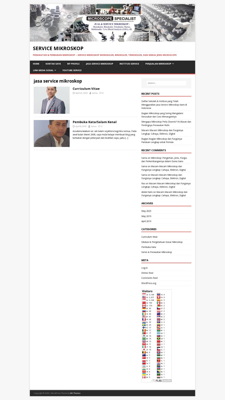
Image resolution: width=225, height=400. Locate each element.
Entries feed (147, 272)
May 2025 (146, 210)
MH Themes (75, 393)
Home (36, 63)
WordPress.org (148, 283)
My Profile (73, 63)
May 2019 (146, 216)
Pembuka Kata (148, 247)
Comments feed (149, 277)
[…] (126, 137)
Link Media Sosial (43, 70)
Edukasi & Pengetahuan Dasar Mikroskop (162, 242)
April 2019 (146, 221)
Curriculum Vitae (86, 89)
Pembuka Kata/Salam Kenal (95, 122)
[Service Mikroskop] (112, 40)
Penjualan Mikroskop (158, 63)
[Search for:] (166, 83)
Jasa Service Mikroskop (99, 63)
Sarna (95, 93)
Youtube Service (72, 70)
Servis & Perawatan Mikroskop (156, 252)
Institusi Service (129, 63)
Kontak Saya (53, 63)
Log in (144, 267)
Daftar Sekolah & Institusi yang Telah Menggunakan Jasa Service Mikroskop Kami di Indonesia (164, 104)
